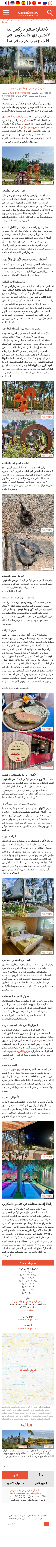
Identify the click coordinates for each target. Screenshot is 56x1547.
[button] (4, 65)
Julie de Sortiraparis (20, 92)
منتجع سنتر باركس (29, 127)
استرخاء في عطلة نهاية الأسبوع (22, 1412)
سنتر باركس (32, 1406)
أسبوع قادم (41, 1483)
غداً (41, 1475)
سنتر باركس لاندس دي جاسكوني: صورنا (28, 88)
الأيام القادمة (28, 1271)
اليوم (15, 1475)
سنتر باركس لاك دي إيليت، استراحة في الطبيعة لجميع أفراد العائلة (41, 1453)
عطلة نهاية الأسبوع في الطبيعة (36, 1409)
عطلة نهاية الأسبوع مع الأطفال (15, 1418)
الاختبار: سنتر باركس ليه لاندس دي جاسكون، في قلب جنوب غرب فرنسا (26, 1492)
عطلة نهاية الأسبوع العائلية (14, 1406)
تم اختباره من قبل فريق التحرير (16, 1415)
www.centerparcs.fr (28, 1319)
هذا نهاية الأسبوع (15, 1483)
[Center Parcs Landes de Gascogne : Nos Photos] (28, 65)
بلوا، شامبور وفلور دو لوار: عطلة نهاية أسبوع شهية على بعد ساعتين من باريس (15, 1453)
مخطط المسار (28, 1310)
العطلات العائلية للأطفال (40, 1418)
